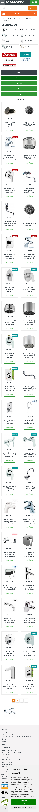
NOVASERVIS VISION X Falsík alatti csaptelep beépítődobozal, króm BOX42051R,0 (9, 390)
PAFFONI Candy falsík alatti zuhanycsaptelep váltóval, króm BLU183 (9, 655)
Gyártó (4, 741)
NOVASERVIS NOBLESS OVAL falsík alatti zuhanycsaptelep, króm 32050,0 (10, 291)
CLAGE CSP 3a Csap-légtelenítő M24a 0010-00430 (29, 157)
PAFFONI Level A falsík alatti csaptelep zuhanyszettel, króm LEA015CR (9, 423)
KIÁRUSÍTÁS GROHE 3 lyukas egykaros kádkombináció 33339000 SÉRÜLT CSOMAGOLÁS (9, 589)
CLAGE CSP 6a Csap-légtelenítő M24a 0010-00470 (9, 322)
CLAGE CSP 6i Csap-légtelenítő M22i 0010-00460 (29, 322)
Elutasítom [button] (23, 804)
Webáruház (5, 18)
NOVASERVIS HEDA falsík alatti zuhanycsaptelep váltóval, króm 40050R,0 (9, 489)
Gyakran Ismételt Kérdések (11, 760)
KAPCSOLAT (5, 776)
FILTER (20, 72)
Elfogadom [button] (23, 800)
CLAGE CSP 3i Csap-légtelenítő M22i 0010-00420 (29, 355)
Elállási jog (6, 755)
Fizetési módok (7, 757)
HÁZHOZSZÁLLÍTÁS (7, 771)
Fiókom (4, 732)
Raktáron (20, 99)
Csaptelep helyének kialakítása (12, 752)
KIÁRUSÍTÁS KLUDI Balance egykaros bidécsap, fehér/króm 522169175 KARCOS (9, 523)
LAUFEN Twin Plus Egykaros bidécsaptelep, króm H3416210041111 (29, 589)
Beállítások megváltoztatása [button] (23, 807)
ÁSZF (3, 774)
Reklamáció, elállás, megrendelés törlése (17, 737)
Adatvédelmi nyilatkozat (10, 750)
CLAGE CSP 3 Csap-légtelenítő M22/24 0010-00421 (29, 124)
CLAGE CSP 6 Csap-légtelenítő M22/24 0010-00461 (29, 223)
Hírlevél (4, 739)
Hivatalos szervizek (8, 762)
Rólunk (4, 767)
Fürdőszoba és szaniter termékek (22, 18)
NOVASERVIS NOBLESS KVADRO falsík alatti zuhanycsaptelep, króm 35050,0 (29, 291)
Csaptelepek (6, 20)
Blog (3, 744)
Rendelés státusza (8, 734)
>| (25, 700)
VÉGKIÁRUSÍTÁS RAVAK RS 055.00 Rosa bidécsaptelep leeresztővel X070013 (9, 159)
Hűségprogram (7, 764)
